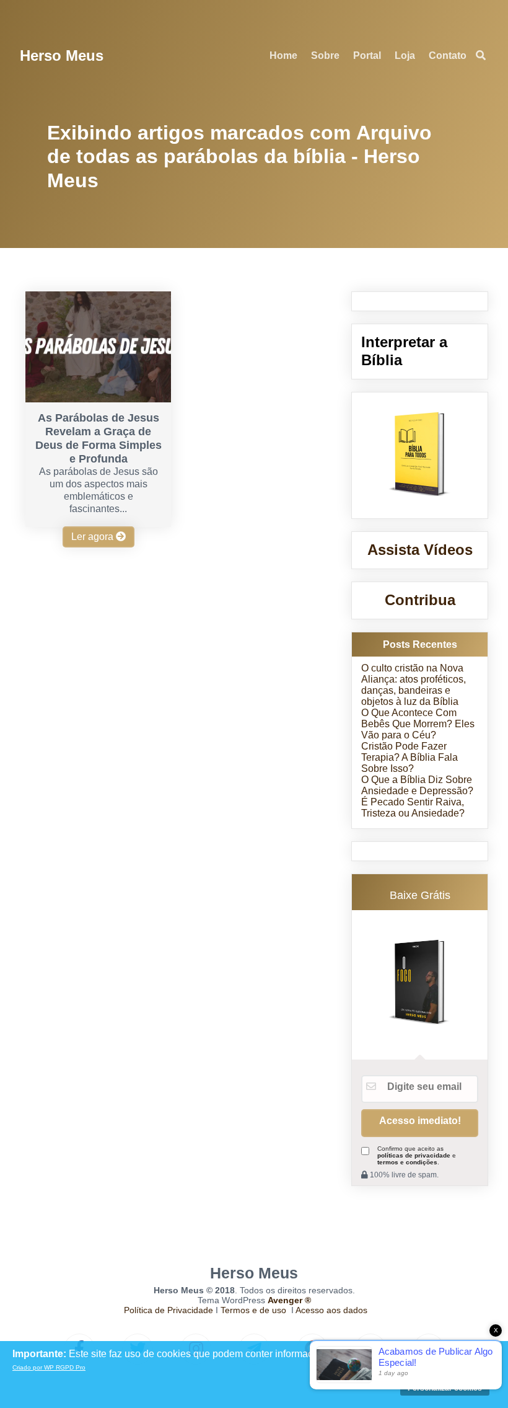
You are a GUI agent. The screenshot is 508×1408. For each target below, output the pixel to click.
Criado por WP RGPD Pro (48, 1367)
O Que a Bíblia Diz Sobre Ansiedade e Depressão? (417, 785)
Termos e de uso (253, 1310)
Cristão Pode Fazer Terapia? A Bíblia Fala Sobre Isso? (409, 757)
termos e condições (407, 1162)
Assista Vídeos (420, 549)
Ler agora (93, 536)
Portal (367, 55)
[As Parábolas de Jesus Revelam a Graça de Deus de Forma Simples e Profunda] (97, 399)
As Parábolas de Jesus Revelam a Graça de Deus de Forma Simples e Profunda (98, 438)
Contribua (420, 599)
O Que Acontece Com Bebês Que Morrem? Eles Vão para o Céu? (418, 723)
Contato (447, 55)
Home (283, 55)
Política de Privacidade (168, 1310)
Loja (405, 55)
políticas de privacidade (413, 1155)
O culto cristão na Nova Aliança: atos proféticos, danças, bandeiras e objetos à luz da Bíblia (413, 685)
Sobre (325, 55)
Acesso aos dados (331, 1310)
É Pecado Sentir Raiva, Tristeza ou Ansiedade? (413, 807)
